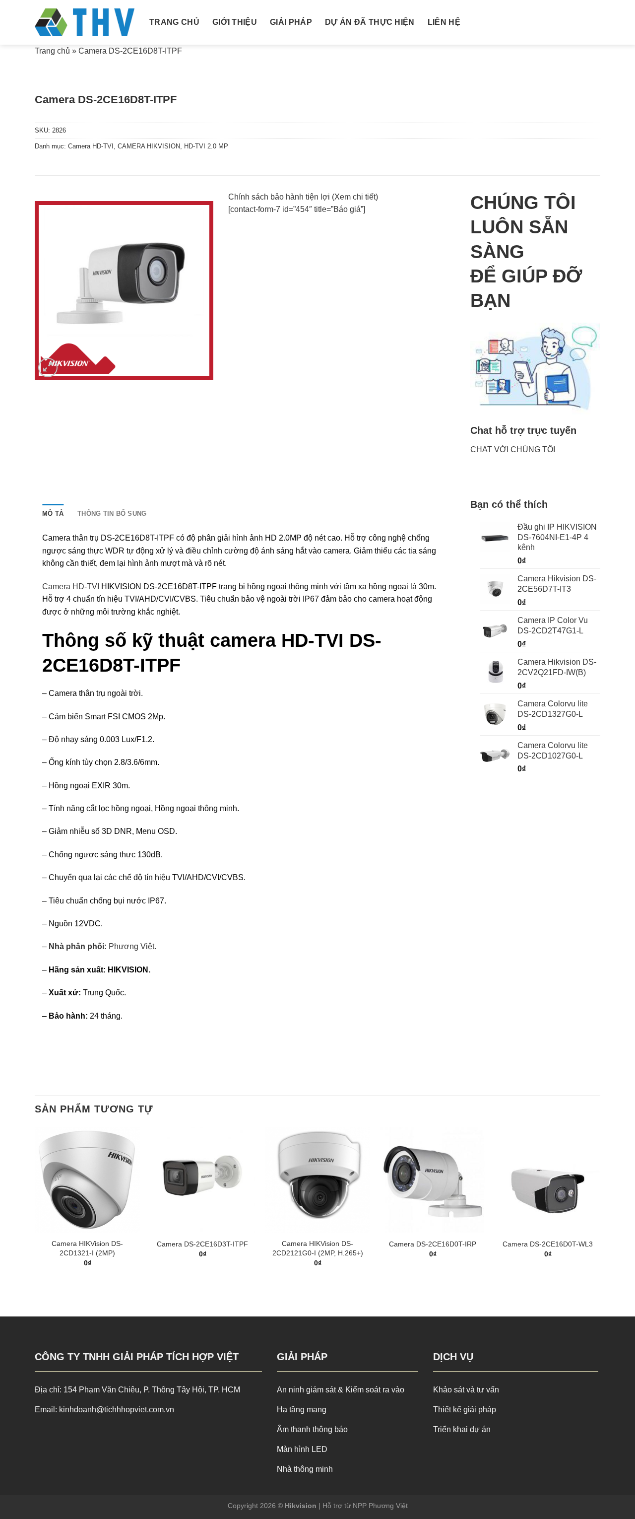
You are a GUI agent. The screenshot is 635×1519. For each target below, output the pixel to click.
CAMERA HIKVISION (149, 146)
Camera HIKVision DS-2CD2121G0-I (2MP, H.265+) (317, 1248)
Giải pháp (291, 22)
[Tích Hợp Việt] (84, 22)
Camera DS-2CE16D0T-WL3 (548, 1244)
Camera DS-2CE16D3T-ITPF (202, 1244)
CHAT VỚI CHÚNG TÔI (512, 449)
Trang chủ (174, 22)
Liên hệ (444, 22)
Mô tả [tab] (53, 513)
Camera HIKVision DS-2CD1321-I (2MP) (87, 1248)
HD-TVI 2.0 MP (206, 146)
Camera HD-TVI (91, 146)
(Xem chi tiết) (355, 197)
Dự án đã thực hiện (370, 22)
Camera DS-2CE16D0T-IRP (432, 1244)
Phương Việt (131, 946)
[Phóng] (48, 367)
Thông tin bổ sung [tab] (111, 513)
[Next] (599, 1206)
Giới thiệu (234, 22)
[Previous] (35, 1206)
